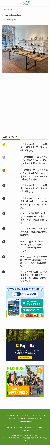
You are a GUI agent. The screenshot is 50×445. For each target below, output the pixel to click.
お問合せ (12, 418)
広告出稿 (20, 418)
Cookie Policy (39, 427)
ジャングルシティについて (14, 415)
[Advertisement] (25, 105)
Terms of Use (17, 427)
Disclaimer (25, 431)
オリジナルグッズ (39, 415)
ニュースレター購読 (25, 421)
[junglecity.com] (25, 3)
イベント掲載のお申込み (32, 418)
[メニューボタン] (3, 3)
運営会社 (28, 415)
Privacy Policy (28, 427)
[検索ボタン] (47, 3)
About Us (9, 427)
